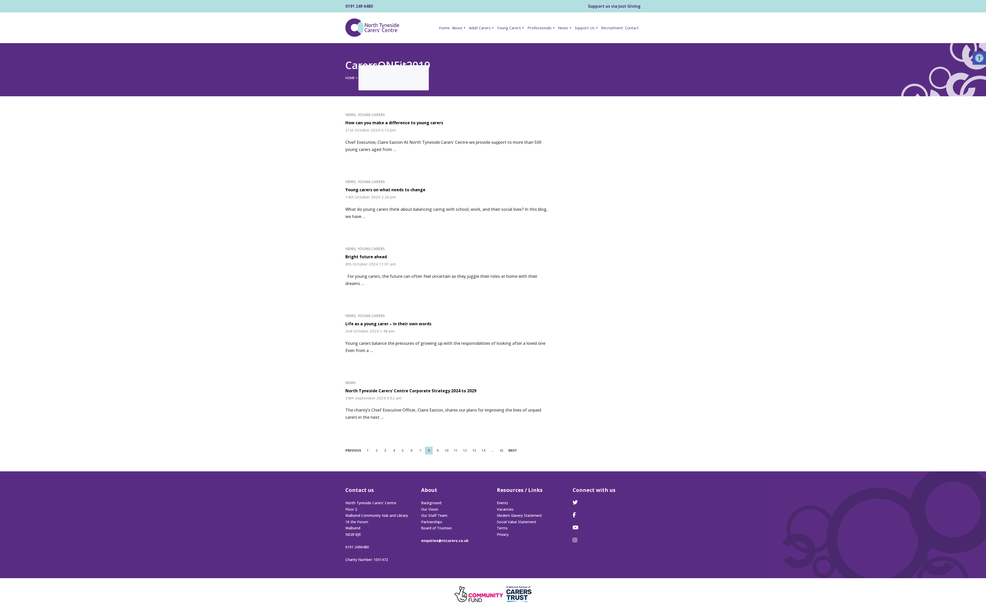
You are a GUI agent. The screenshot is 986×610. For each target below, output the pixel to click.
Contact (632, 27)
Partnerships (431, 521)
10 (446, 450)
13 (474, 450)
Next (512, 450)
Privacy (503, 534)
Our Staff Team (434, 515)
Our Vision (429, 509)
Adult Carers (480, 27)
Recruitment (612, 27)
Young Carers (509, 27)
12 (465, 450)
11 (456, 450)
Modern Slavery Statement (519, 515)
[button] (979, 58)
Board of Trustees (436, 528)
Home (444, 27)
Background (431, 502)
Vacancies (505, 509)
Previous (353, 450)
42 (501, 450)
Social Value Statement (516, 521)
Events (502, 502)
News (563, 27)
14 (483, 450)
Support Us (585, 27)
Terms (502, 528)
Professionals (539, 27)
